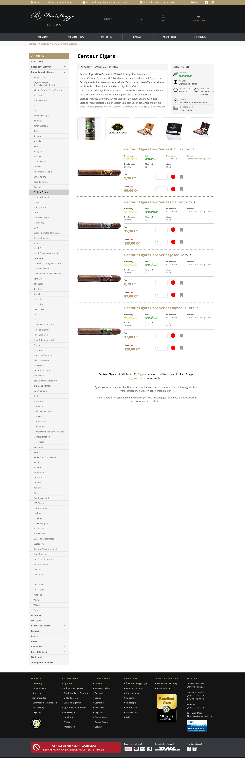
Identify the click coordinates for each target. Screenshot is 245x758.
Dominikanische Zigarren (199, 158)
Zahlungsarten (39, 698)
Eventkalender (164, 688)
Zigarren (45, 37)
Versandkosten (39, 688)
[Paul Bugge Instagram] (213, 2)
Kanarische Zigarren (40, 625)
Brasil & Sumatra (39, 652)
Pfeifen (106, 37)
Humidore (68, 717)
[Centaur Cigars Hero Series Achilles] (99, 172)
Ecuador (35, 631)
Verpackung (38, 707)
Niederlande (37, 657)
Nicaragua (36, 620)
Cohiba (98, 683)
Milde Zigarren (71, 698)
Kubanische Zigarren (41, 66)
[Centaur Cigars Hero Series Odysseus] (99, 331)
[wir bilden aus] (197, 725)
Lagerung (37, 712)
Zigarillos (76, 37)
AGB (128, 717)
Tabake (138, 37)
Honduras (36, 615)
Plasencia (99, 707)
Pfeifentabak (70, 727)
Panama (35, 636)
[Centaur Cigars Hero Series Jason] (99, 278)
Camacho (99, 703)
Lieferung (37, 683)
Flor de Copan (101, 717)
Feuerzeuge (69, 712)
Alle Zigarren (37, 61)
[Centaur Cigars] (89, 129)
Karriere (130, 698)
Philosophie (132, 703)
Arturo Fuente (101, 722)
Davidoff (99, 693)
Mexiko (34, 641)
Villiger (98, 727)
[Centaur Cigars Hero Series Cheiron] (99, 225)
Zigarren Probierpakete (75, 707)
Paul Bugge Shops (134, 688)
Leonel (98, 698)
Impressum (131, 707)
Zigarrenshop (137, 378)
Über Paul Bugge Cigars (137, 683)
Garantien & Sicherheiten (44, 703)
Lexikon (200, 37)
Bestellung (37, 693)
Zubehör (169, 37)
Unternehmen (133, 693)
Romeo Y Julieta (102, 688)
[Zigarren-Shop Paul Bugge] (52, 18)
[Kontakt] (200, 714)
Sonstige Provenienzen (42, 662)
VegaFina (99, 712)
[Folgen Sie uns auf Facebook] (207, 2)
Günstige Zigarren (72, 703)
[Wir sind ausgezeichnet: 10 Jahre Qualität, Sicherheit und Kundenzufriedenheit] (167, 708)
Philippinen (36, 646)
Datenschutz (132, 712)
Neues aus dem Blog (167, 683)
